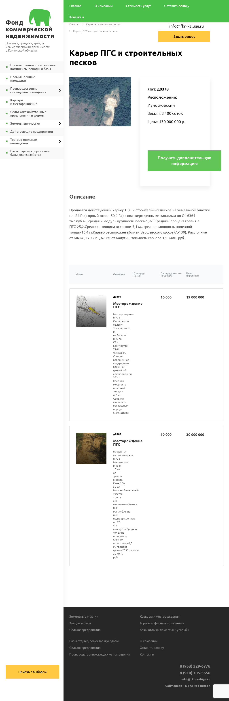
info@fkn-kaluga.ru (186, 26)
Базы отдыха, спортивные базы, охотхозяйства (29, 153)
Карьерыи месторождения (23, 102)
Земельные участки (25, 123)
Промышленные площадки (22, 78)
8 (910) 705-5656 (195, 673)
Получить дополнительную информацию (184, 160)
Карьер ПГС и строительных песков (95, 31)
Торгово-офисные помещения (162, 623)
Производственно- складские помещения (28, 90)
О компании (104, 6)
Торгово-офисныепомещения (23, 141)
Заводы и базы (80, 623)
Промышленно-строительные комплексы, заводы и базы (32, 67)
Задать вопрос (184, 36)
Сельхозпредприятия (85, 629)
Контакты (76, 17)
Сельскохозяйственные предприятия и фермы (28, 113)
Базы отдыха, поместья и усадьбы (164, 629)
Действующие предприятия (31, 131)
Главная (75, 6)
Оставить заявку (176, 6)
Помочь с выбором (32, 672)
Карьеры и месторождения (103, 24)
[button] (126, 81)
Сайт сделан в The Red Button (187, 685)
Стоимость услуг (138, 6)
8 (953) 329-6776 (195, 666)
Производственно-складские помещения (99, 654)
